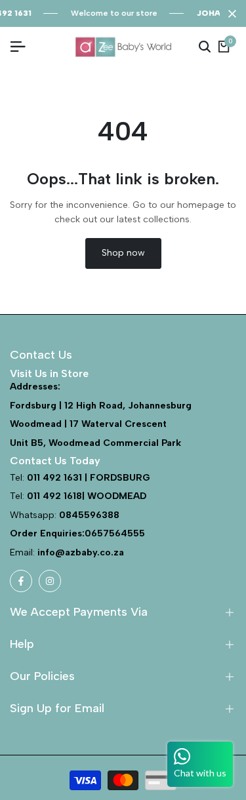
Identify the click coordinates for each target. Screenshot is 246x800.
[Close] (229, 13)
